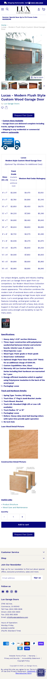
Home (3, 25)
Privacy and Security (12, 658)
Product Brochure (10, 504)
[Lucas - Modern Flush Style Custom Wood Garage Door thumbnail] (4, 86)
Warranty (32, 656)
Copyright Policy (23, 661)
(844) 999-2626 (37, 3)
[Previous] (6, 56)
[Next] (41, 56)
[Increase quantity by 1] (22, 517)
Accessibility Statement (31, 658)
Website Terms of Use (17, 656)
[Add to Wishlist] (2, 107)
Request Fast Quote (23, 115)
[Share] (6, 108)
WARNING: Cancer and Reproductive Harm (31, 672)
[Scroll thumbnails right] (44, 86)
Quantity (4, 512)
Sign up (37, 578)
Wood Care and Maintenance (15, 507)
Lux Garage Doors (11, 104)
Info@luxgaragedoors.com (17, 617)
